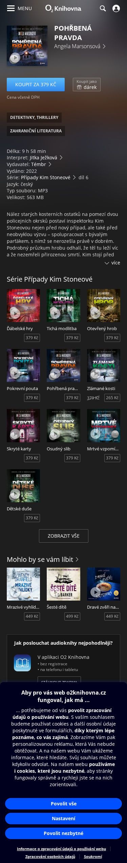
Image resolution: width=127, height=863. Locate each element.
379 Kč (32, 338)
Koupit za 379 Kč (35, 84)
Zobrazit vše (64, 536)
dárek (87, 84)
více (115, 262)
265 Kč (112, 398)
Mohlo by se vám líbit (40, 559)
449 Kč (32, 616)
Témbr (38, 164)
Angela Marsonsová (77, 46)
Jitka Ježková (43, 157)
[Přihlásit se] (115, 8)
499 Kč (72, 616)
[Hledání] (102, 8)
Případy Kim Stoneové (45, 177)
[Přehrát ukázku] (15, 57)
